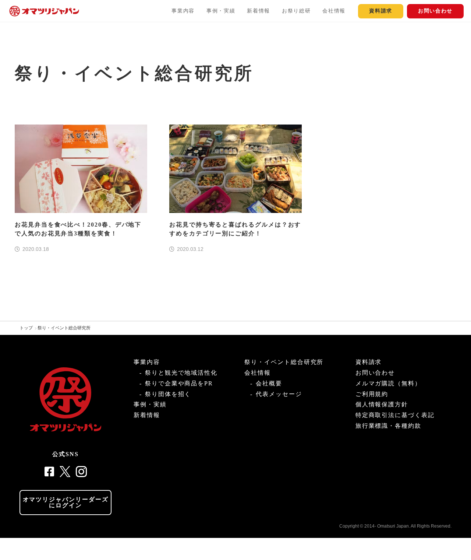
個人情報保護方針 (381, 404)
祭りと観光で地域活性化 (181, 373)
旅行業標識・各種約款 (388, 426)
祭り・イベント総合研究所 (64, 327)
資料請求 (380, 11)
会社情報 (334, 11)
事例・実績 (220, 11)
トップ (26, 327)
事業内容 (183, 11)
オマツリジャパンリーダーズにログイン (66, 502)
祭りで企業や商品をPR (179, 383)
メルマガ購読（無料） (388, 383)
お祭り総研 (296, 11)
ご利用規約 (372, 394)
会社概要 (269, 383)
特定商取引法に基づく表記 (395, 415)
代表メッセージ (279, 394)
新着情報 (258, 11)
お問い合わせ (435, 11)
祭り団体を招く (168, 394)
